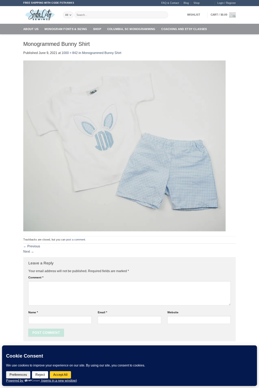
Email (102, 312)
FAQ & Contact (170, 2)
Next (28, 251)
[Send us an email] (211, 3)
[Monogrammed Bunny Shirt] (124, 145)
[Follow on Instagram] (207, 3)
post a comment (75, 239)
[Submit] (164, 15)
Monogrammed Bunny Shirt (101, 53)
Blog (186, 2)
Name (33, 312)
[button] (226, 3)
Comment (35, 277)
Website (172, 312)
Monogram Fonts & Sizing (66, 29)
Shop (196, 2)
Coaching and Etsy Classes (184, 29)
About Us (30, 29)
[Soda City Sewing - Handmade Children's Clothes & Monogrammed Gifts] (40, 14)
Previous (31, 246)
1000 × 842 (70, 53)
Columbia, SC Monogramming (131, 29)
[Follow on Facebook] (203, 3)
